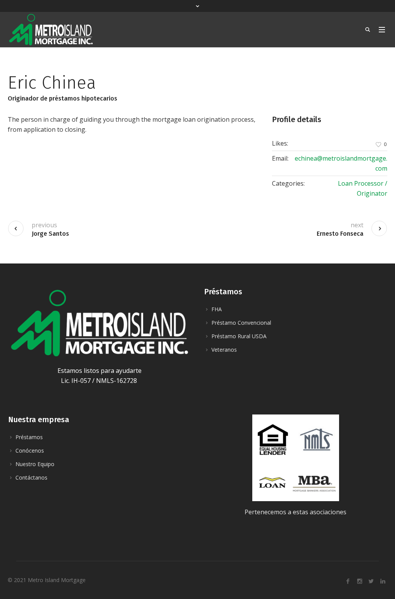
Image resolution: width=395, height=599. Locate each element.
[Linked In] (383, 581)
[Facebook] (348, 581)
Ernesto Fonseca (340, 233)
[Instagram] (359, 581)
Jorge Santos (50, 233)
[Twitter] (371, 581)
